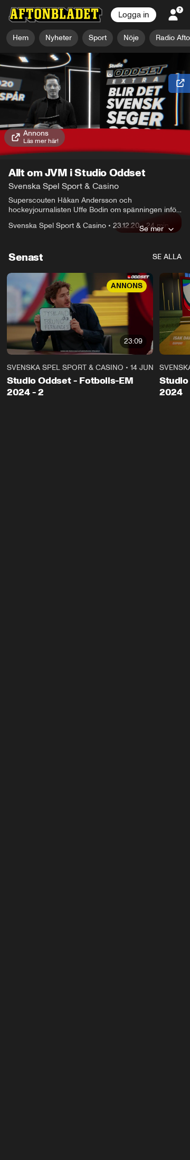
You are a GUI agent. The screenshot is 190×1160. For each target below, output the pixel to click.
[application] (95, 106)
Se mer (151, 228)
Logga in (133, 15)
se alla (167, 256)
